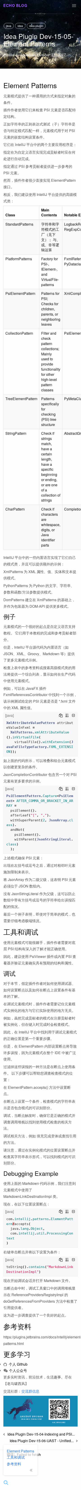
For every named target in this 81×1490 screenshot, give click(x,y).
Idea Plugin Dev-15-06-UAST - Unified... (43, 1440)
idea (20, 26)
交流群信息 (30, 1391)
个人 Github (17, 1364)
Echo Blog (15, 5)
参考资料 (14, 1463)
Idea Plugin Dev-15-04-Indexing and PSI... (40, 1434)
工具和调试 (16, 1457)
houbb (25, 55)
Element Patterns (20, 1451)
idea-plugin (36, 26)
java (8, 26)
